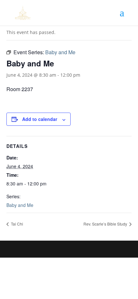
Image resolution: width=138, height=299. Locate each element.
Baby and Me (19, 205)
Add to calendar (39, 119)
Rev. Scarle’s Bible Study (105, 223)
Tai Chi (16, 223)
